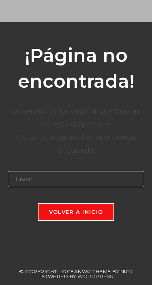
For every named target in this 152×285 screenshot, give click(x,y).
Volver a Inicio (76, 212)
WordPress (95, 276)
